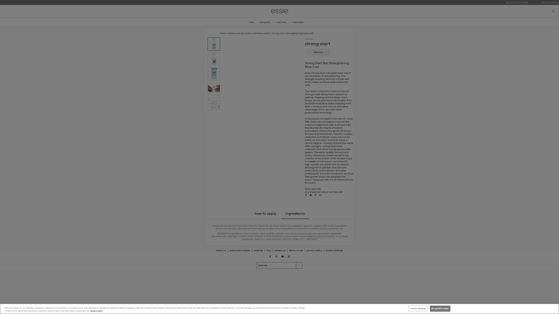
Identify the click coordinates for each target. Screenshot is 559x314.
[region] (279, 309)
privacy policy (96, 311)
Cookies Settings (418, 308)
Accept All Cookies (440, 308)
